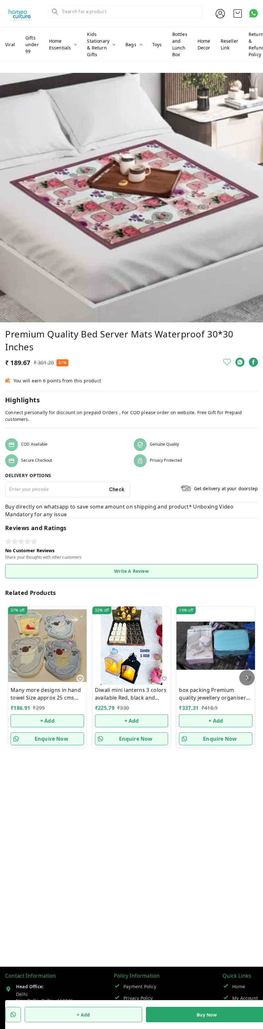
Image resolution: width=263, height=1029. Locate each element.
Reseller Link (229, 44)
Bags (130, 44)
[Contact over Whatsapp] (253, 13)
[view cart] (238, 13)
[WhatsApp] (239, 362)
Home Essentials (60, 44)
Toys (157, 44)
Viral (10, 44)
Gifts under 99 (32, 44)
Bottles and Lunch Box (179, 44)
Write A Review (131, 571)
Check (116, 489)
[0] (238, 13)
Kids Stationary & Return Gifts (98, 44)
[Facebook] (253, 362)
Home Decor (204, 44)
